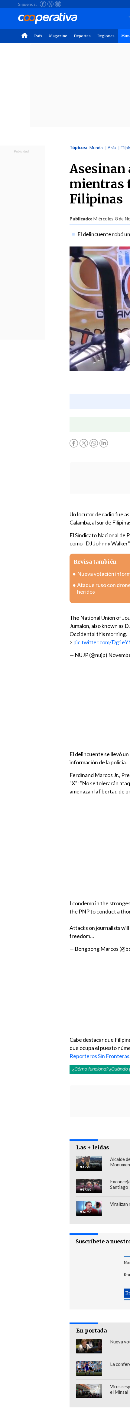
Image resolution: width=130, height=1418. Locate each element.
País (38, 36)
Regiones (106, 36)
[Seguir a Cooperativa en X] (50, 4)
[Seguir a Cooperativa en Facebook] (43, 4)
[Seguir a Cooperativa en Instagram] (58, 4)
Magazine (58, 36)
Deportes (82, 36)
